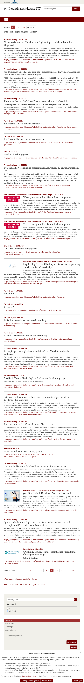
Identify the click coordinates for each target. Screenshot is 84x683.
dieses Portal (13, 609)
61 (62, 570)
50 (19, 27)
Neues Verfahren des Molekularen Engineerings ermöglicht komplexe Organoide (38, 44)
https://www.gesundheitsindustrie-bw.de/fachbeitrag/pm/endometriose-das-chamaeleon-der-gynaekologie (40, 440)
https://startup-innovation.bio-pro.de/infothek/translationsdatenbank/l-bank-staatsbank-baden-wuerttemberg (40, 324)
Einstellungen (77, 681)
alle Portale (13, 611)
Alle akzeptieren (46, 681)
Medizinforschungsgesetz (16, 154)
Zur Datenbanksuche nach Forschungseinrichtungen (25, 584)
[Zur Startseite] (22, 8)
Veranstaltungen (10, 630)
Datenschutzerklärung (30, 676)
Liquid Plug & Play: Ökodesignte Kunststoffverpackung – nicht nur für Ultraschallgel (51, 265)
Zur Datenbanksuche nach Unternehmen (21, 579)
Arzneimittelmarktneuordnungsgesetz (23, 451)
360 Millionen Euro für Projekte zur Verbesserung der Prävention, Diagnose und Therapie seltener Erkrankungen (42, 73)
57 (41, 570)
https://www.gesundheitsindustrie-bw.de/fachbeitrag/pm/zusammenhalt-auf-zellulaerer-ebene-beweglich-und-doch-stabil (40, 112)
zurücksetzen (71, 642)
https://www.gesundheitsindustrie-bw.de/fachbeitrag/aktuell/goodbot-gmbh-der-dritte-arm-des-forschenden (41, 511)
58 (46, 570)
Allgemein (8, 620)
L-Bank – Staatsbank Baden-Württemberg (25, 320)
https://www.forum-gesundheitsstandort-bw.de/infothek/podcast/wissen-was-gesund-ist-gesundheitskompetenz (38, 213)
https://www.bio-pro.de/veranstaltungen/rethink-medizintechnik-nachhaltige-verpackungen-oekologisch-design (39, 562)
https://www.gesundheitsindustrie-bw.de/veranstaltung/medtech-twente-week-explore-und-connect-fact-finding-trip (39, 386)
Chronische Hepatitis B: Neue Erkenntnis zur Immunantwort (35, 466)
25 (13, 27)
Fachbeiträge (9, 623)
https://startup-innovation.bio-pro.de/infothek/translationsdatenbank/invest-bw (34, 297)
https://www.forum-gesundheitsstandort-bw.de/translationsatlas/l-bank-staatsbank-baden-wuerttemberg (39, 340)
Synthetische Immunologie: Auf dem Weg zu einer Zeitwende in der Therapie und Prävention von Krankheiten (38, 524)
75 (24, 27)
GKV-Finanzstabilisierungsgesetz (20, 249)
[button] (75, 636)
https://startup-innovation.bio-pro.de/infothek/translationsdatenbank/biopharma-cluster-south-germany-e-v (40, 128)
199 (72, 570)
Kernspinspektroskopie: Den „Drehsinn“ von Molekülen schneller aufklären (37, 352)
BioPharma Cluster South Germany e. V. (24, 124)
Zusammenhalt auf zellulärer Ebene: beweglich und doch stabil (35, 101)
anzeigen (74, 647)
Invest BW (9, 294)
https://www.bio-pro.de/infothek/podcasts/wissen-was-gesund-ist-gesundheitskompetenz (38, 239)
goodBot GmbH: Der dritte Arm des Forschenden (48, 493)
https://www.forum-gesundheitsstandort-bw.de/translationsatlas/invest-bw (32, 310)
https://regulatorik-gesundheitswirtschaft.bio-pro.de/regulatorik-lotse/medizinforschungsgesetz (40, 158)
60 (57, 570)
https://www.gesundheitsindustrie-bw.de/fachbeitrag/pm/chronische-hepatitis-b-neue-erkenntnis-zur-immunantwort (41, 482)
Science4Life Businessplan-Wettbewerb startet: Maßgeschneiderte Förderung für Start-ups (36, 398)
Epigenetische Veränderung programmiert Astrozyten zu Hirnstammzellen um (41, 169)
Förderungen (9, 627)
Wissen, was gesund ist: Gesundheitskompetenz (47, 197)
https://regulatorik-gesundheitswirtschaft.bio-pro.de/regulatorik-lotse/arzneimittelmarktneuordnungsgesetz (28, 455)
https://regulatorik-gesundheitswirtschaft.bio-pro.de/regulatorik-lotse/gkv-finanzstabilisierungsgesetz (32, 253)
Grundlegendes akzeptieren (30, 681)
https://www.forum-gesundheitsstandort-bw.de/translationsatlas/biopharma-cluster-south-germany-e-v (38, 143)
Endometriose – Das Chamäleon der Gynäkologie (29, 424)
